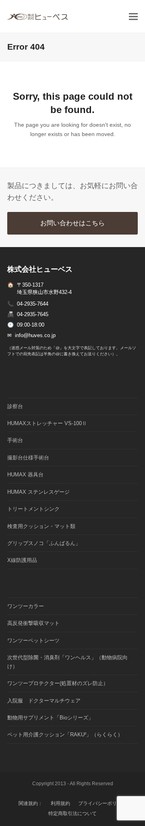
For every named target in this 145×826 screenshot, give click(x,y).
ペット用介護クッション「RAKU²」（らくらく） (65, 735)
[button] (133, 16)
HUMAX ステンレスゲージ (38, 492)
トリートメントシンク (33, 509)
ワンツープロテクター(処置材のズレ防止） (57, 683)
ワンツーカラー (25, 606)
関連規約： (31, 803)
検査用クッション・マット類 (41, 526)
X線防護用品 (22, 560)
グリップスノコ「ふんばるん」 (44, 543)
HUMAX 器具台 (25, 475)
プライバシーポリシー (102, 803)
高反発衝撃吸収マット (33, 623)
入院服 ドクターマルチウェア (44, 701)
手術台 (15, 440)
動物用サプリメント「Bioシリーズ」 (50, 718)
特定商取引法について (72, 813)
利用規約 (60, 803)
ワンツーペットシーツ (33, 640)
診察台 (15, 406)
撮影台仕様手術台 (28, 458)
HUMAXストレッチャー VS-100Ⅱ (47, 423)
